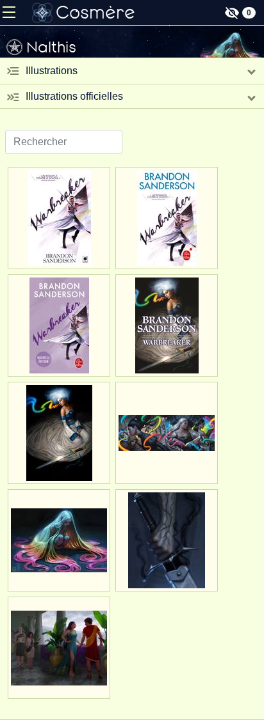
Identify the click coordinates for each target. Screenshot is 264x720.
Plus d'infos (59, 258)
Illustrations (52, 70)
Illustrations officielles (74, 96)
